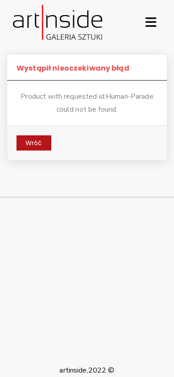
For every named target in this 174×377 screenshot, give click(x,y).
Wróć (33, 142)
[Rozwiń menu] (151, 22)
